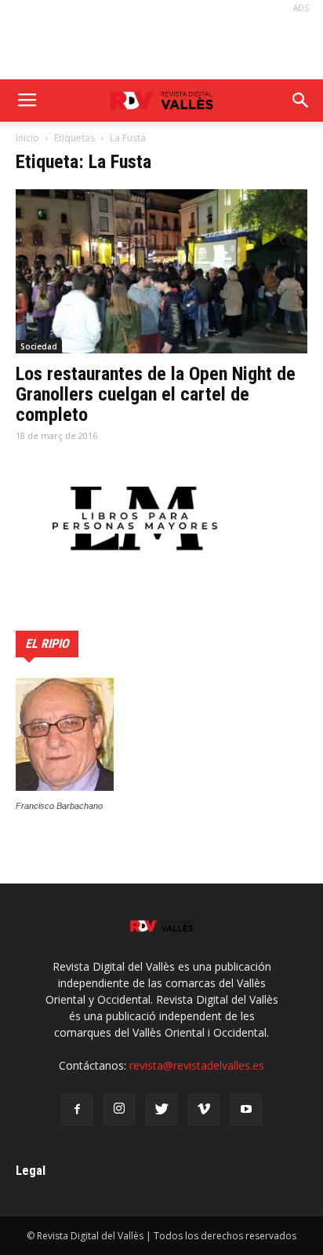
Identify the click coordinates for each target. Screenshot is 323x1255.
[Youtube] (246, 1109)
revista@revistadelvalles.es (196, 1065)
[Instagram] (119, 1109)
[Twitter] (161, 1109)
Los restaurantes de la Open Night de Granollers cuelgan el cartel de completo (156, 394)
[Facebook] (77, 1109)
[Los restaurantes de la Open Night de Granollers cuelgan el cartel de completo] (161, 271)
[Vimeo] (204, 1109)
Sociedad (38, 346)
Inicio (27, 138)
